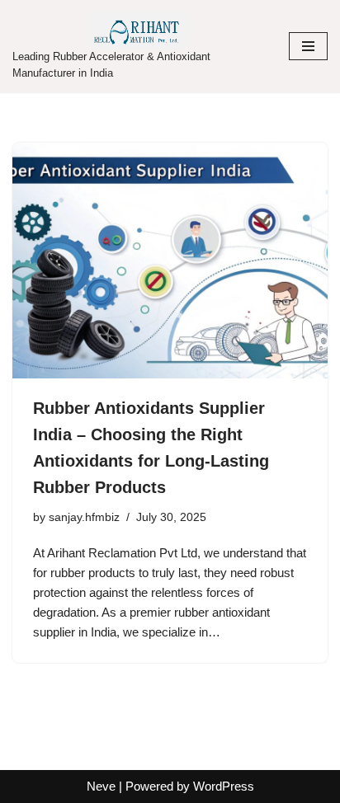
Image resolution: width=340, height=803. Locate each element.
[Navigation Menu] (308, 46)
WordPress (223, 786)
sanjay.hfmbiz (84, 517)
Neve (101, 786)
